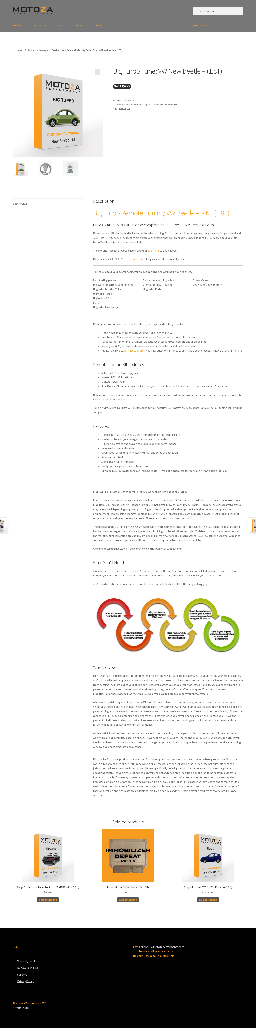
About (60, 25)
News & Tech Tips (27, 967)
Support (80, 25)
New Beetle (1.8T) (71, 50)
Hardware (40, 25)
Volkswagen (43, 50)
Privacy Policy (25, 981)
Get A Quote (122, 86)
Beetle (55, 50)
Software (18, 25)
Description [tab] (20, 203)
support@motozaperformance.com (162, 947)
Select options (48, 900)
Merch (99, 25)
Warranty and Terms (29, 961)
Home (19, 50)
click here (153, 250)
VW (128, 108)
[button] (97, 72)
